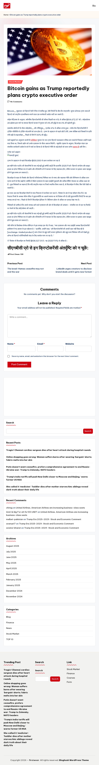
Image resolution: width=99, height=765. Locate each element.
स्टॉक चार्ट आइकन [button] (13, 152)
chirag (9, 507)
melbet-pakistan (14, 519)
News (9, 628)
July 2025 (11, 551)
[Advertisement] (49, 397)
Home (6, 15)
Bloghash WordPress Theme (74, 760)
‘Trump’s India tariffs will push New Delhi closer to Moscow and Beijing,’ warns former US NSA (47, 478)
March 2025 (12, 574)
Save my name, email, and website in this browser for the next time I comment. (45, 356)
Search (10, 422)
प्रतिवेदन (34, 140)
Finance (10, 622)
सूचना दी (76, 147)
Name (11, 344)
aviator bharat (13, 528)
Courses (71, 677)
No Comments (16, 102)
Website (69, 344)
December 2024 (14, 591)
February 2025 (13, 579)
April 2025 (11, 568)
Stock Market (15, 82)
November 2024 (14, 596)
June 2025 (11, 557)
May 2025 (11, 563)
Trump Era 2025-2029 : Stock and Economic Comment (53, 519)
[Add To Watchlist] (15, 111)
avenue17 (11, 523)
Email (41, 344)
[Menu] (93, 6)
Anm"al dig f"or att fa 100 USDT (21, 512)
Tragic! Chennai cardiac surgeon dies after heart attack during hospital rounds (48, 450)
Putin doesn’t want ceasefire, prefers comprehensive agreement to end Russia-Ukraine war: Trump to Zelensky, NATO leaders (48, 468)
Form (69, 682)
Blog (8, 617)
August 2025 (12, 546)
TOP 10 (9, 639)
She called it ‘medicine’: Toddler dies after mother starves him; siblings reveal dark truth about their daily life (47, 488)
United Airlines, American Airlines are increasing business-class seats (50, 507)
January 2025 (13, 585)
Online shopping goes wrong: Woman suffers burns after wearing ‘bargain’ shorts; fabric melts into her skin (49, 458)
